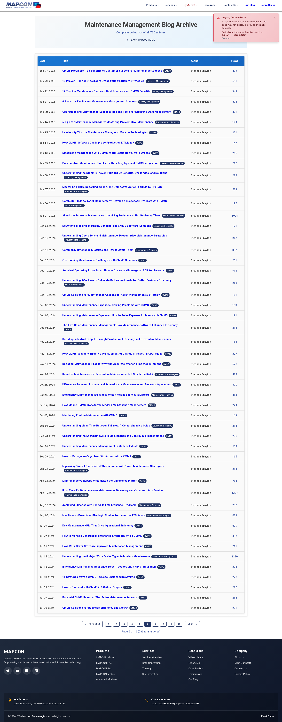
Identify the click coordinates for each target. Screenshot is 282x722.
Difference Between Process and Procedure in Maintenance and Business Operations (116, 384)
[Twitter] (8, 671)
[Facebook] (27, 671)
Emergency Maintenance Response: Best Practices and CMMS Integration (109, 566)
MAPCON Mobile (105, 674)
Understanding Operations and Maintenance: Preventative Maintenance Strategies (114, 235)
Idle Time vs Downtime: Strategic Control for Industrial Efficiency (103, 515)
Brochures (194, 662)
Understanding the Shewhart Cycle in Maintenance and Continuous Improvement (113, 435)
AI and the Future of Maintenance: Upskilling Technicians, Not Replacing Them (111, 215)
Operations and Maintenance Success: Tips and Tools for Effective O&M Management (116, 111)
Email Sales (267, 716)
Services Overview (152, 657)
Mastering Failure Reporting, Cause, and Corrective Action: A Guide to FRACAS (112, 187)
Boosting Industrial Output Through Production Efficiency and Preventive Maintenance (117, 339)
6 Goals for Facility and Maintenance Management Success (99, 101)
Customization (150, 674)
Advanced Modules (106, 679)
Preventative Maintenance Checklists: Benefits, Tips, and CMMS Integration (110, 163)
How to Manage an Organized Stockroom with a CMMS (96, 456)
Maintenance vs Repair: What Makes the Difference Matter (99, 480)
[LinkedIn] (36, 671)
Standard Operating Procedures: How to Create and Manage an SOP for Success (113, 270)
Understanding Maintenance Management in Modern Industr (100, 446)
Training (146, 668)
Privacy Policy (242, 674)
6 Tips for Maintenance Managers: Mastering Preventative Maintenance (108, 122)
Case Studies (195, 668)
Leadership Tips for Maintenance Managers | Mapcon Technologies (105, 132)
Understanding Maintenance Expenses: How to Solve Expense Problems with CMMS (115, 315)
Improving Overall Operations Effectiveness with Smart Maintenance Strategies (113, 466)
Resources (209, 5)
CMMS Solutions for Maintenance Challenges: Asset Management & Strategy (111, 294)
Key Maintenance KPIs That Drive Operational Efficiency (97, 525)
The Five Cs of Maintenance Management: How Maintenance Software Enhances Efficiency (120, 325)
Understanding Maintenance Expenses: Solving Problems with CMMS (105, 305)
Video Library (195, 657)
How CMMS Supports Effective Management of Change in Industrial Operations (112, 353)
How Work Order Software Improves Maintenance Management (102, 546)
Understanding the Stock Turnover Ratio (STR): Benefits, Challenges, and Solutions (114, 173)
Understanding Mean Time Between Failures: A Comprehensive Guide (106, 425)
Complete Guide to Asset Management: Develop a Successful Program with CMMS (114, 201)
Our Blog (193, 679)
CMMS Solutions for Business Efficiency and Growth (95, 607)
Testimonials (195, 674)
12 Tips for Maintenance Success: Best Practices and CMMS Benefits (106, 91)
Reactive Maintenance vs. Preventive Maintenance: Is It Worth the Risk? (107, 374)
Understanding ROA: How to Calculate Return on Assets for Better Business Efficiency (116, 280)
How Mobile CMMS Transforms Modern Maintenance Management (104, 405)
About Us (240, 657)
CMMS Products (105, 657)
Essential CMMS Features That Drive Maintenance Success (99, 597)
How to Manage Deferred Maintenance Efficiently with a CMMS (102, 535)
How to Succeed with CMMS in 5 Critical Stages (92, 587)
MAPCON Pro (103, 668)
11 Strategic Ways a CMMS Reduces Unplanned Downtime (98, 576)
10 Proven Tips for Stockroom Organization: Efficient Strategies (103, 81)
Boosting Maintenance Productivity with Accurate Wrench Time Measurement (111, 363)
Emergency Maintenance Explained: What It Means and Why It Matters (105, 394)
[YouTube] (17, 671)
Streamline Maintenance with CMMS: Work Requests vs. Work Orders (106, 152)
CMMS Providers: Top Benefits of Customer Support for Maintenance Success (112, 70)
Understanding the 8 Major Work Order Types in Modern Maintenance (106, 556)
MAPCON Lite (104, 662)
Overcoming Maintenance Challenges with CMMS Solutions (99, 260)
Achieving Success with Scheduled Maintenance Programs (99, 505)
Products (151, 5)
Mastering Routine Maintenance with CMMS (89, 415)
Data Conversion (151, 662)
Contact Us (230, 5)
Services (170, 5)
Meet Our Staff (243, 662)
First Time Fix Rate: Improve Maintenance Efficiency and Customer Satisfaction (112, 490)
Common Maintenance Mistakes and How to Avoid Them (97, 250)
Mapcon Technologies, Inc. (37, 716)
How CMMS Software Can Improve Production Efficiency (98, 142)
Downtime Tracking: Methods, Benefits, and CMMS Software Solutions (106, 225)
